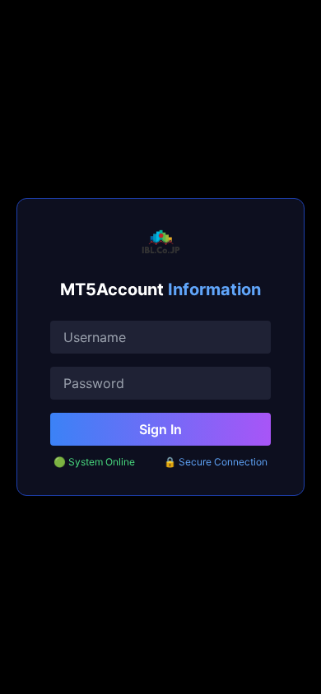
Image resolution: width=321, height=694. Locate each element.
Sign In (160, 429)
